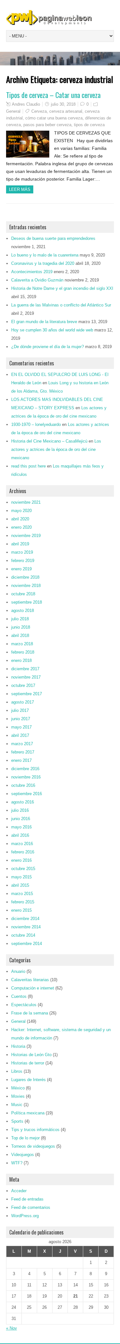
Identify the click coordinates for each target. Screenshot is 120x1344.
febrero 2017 (22, 752)
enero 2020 (21, 527)
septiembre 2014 (26, 943)
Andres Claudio (26, 104)
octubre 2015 (23, 868)
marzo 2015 (22, 893)
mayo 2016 (21, 827)
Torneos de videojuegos (33, 1146)
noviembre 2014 (26, 927)
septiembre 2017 (26, 693)
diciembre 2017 (25, 668)
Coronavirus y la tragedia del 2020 (42, 263)
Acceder (19, 1190)
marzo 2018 (22, 643)
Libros (16, 1071)
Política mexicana (27, 1113)
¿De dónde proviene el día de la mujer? (47, 346)
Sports (17, 1121)
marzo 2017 (22, 743)
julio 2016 (20, 810)
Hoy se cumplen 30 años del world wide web (52, 330)
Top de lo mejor (25, 1138)
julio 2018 (20, 618)
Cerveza (39, 111)
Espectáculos (23, 1004)
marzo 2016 (22, 843)
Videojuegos (22, 1154)
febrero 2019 (22, 560)
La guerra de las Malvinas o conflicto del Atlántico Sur (61, 305)
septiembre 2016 (26, 793)
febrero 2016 (22, 852)
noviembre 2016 (26, 777)
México (18, 1088)
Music (16, 1104)
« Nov (11, 1328)
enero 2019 (21, 568)
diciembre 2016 (25, 768)
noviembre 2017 (26, 677)
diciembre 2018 (25, 577)
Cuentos (19, 996)
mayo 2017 (21, 727)
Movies (18, 1096)
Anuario (18, 971)
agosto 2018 (22, 610)
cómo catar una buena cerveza (54, 118)
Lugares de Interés (28, 1079)
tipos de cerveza (89, 124)
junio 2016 (20, 818)
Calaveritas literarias (30, 979)
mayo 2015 (21, 877)
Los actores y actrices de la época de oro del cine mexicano (56, 449)
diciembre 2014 (25, 918)
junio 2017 (20, 718)
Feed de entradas (27, 1199)
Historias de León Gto (31, 1054)
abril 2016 (20, 835)
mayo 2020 (21, 510)
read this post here (28, 466)
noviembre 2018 (26, 585)
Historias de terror (27, 1063)
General (13, 111)
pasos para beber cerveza (47, 124)
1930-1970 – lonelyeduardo (36, 424)
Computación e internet (32, 988)
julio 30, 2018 (63, 104)
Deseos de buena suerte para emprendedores (53, 238)
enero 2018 (21, 660)
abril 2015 (20, 885)
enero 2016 (21, 860)
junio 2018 (20, 627)
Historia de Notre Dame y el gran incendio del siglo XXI (62, 288)
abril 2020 (20, 519)
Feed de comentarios (30, 1207)
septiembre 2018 (26, 602)
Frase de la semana (29, 1013)
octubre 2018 (23, 593)
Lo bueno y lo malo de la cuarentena (44, 255)
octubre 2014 (23, 935)
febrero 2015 (22, 902)
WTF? (16, 1163)
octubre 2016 (23, 785)
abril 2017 (20, 735)
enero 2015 (21, 910)
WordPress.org (25, 1215)
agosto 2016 (22, 802)
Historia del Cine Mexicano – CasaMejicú (49, 441)
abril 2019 (20, 544)
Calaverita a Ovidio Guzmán (37, 280)
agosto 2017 (22, 702)
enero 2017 (21, 760)
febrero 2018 (22, 652)
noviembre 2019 (26, 535)
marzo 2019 (22, 552)
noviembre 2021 (26, 502)
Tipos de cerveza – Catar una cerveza (53, 95)
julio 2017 (20, 710)
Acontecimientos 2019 (31, 271)
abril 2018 (20, 635)
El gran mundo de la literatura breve (44, 321)
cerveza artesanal (65, 111)
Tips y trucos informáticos (35, 1129)
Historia (18, 1046)
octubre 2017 (23, 685)
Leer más (19, 189)
